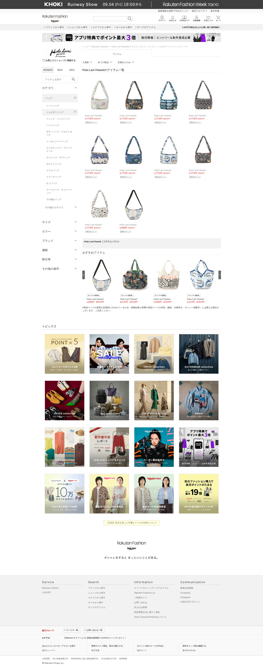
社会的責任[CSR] (108, 658)
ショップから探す (96, 592)
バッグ (48, 98)
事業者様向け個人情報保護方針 (85, 658)
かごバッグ (51, 183)
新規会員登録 (186, 588)
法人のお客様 (140, 607)
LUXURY (46, 592)
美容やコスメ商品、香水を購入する (107, 646)
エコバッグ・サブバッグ (58, 157)
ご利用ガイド (140, 597)
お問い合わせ (140, 602)
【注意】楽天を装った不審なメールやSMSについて (132, 522)
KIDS (71, 69)
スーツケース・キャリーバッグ (59, 191)
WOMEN (48, 69)
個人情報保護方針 (60, 658)
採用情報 (123, 658)
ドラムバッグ (52, 170)
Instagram (185, 597)
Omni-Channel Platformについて (150, 617)
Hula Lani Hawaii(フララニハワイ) (128, 46)
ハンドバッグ (52, 125)
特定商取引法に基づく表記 (147, 612)
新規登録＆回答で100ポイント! (173, 10)
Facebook (185, 592)
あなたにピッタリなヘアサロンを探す (59, 646)
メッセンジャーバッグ (57, 141)
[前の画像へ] (83, 275)
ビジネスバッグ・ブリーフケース (59, 149)
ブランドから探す (96, 588)
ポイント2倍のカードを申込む (150, 646)
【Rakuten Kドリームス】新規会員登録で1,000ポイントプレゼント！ (95, 638)
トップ (85, 46)
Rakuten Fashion (100, 46)
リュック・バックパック (58, 118)
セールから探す (95, 602)
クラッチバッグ (53, 176)
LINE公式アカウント (190, 601)
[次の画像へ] (219, 275)
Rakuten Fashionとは (144, 592)
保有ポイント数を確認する (194, 646)
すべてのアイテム (96, 607)
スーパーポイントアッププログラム (151, 588)
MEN (60, 69)
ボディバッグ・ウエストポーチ (59, 133)
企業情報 (46, 658)
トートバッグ (52, 105)
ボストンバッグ (53, 164)
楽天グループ (198, 10)
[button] (101, 280)
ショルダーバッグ (55, 112)
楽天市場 (215, 10)
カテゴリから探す (96, 597)
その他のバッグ (53, 199)
